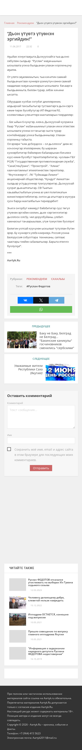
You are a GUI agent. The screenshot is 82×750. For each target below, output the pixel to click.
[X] (41, 300)
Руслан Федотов (39, 286)
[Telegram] (56, 300)
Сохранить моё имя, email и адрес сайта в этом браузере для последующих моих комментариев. (44, 449)
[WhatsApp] (41, 309)
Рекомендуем (36, 279)
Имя (9, 435)
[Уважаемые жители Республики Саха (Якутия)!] (60, 372)
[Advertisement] (41, 518)
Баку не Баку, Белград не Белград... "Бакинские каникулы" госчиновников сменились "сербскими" (57, 340)
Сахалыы (58, 279)
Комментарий (15, 403)
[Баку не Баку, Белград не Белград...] (22, 339)
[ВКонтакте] (25, 300)
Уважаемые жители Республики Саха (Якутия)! (28, 369)
